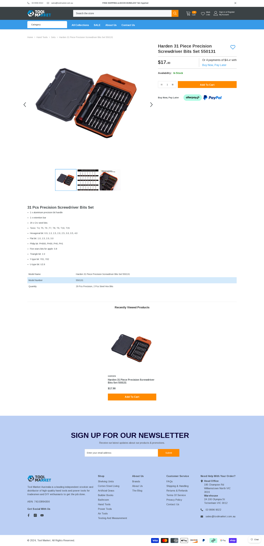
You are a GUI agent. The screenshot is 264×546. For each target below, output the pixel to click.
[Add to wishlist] (233, 47)
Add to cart (207, 85)
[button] (24, 104)
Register (231, 12)
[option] (168, 3)
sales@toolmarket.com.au (62, 3)
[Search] (125, 13)
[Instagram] (35, 515)
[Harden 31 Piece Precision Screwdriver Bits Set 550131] (132, 349)
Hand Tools (42, 37)
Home (30, 37)
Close (235, 3)
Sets (53, 37)
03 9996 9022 (37, 3)
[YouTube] (42, 515)
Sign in (222, 12)
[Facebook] (28, 515)
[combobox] (122, 13)
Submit (168, 453)
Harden (112, 376)
